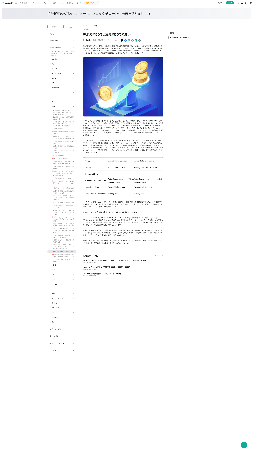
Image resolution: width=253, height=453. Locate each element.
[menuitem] (61, 53)
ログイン (220, 3)
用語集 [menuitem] (51, 34)
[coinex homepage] (7, 3)
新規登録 (230, 3)
